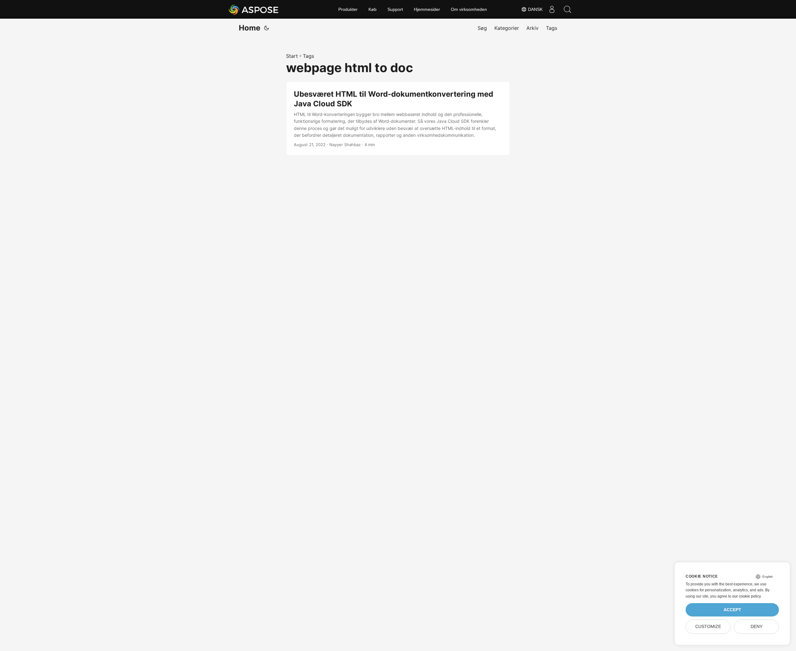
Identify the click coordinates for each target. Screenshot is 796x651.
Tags (308, 56)
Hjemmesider (427, 9)
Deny (756, 626)
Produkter (348, 9)
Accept (732, 609)
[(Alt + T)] (266, 28)
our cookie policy (746, 596)
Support (395, 9)
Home (249, 27)
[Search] (567, 9)
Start (292, 56)
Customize (708, 626)
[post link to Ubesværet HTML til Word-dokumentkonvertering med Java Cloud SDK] (398, 118)
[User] (552, 9)
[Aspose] (254, 9)
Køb (372, 9)
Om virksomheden (469, 9)
